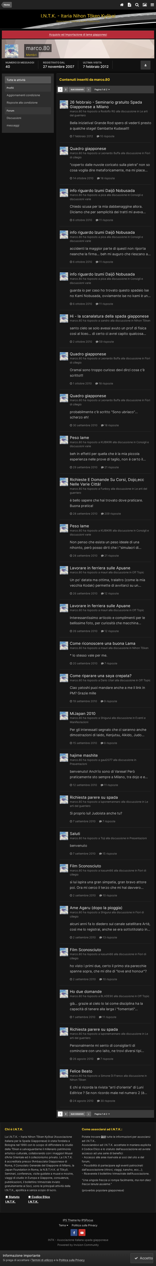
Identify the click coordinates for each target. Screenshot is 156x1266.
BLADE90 (107, 996)
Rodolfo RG (108, 111)
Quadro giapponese (88, 148)
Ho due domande (86, 991)
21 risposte (111, 467)
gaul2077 (106, 759)
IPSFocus (87, 1220)
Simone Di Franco (112, 1075)
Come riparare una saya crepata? (100, 675)
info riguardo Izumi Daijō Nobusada (102, 190)
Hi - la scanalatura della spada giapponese (109, 316)
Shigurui (106, 717)
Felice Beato (81, 1071)
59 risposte (106, 341)
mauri (104, 572)
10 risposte (106, 136)
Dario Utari (107, 680)
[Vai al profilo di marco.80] (64, 104)
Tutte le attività (16, 80)
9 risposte (110, 701)
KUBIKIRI (106, 442)
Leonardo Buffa (110, 153)
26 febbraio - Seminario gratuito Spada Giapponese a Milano (106, 104)
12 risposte (111, 593)
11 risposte (105, 220)
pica (103, 194)
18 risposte (107, 178)
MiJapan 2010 (83, 713)
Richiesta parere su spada (94, 797)
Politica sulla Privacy (84, 1225)
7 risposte (110, 663)
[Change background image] (144, 5)
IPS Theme (70, 1220)
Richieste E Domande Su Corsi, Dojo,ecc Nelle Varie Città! (107, 481)
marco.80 (76, 111)
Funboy (105, 488)
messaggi (13, 125)
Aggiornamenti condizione (23, 95)
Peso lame (79, 437)
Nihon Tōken (142, 320)
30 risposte (107, 1100)
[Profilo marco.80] (145, 65)
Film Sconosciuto (85, 866)
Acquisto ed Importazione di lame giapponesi (78, 34)
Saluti (75, 833)
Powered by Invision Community (78, 1244)
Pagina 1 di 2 (101, 89)
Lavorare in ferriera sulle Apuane (100, 568)
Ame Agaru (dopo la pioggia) (96, 907)
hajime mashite (84, 755)
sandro (105, 320)
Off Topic (138, 572)
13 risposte (109, 937)
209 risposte (112, 513)
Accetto (145, 1258)
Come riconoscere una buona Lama (102, 643)
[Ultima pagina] (88, 89)
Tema (63, 1225)
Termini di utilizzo (42, 1260)
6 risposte (110, 743)
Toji (103, 838)
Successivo (77, 89)
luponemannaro (110, 801)
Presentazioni (78, 763)
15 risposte (109, 853)
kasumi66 (107, 870)
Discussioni (14, 118)
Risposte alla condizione (22, 102)
